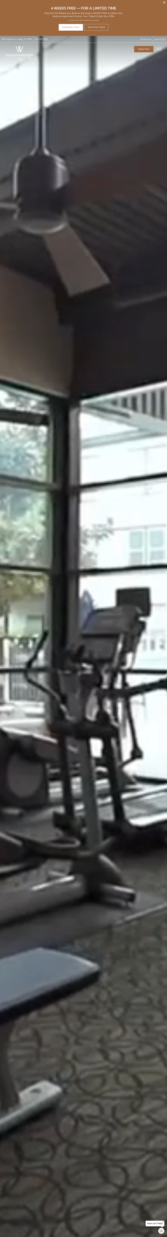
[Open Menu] (159, 49)
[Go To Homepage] (19, 53)
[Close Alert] (164, 3)
